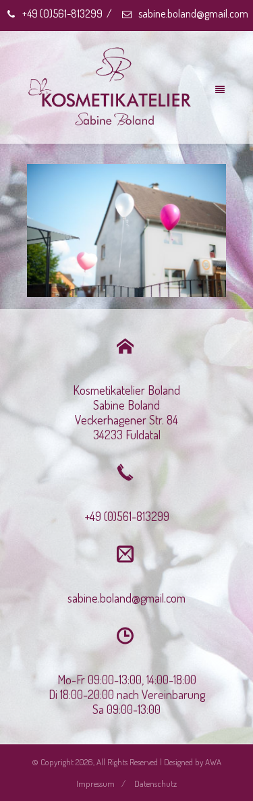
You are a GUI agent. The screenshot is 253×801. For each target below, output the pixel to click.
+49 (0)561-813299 (61, 13)
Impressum (95, 783)
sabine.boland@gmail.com (192, 13)
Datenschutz (155, 783)
